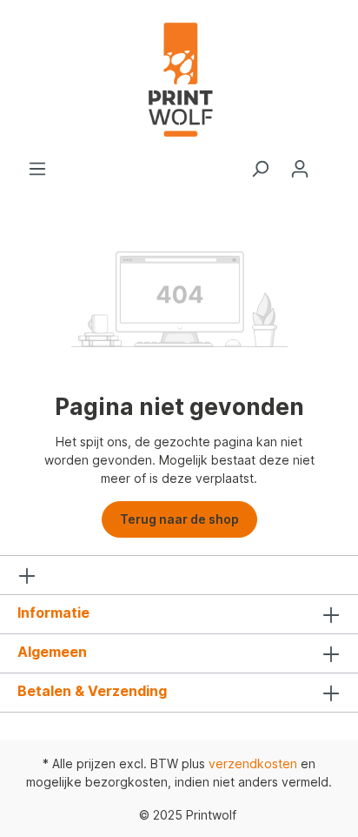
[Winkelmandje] (330, 162)
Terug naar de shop (179, 519)
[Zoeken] (260, 168)
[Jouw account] (300, 168)
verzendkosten (253, 763)
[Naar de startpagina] (179, 79)
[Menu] (37, 168)
